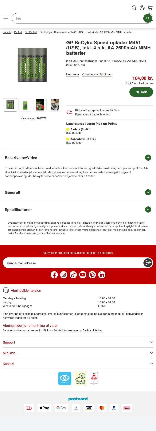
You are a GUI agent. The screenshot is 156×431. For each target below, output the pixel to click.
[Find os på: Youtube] (83, 275)
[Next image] (56, 67)
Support (9, 342)
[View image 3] (40, 105)
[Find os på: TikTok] (73, 275)
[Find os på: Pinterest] (92, 275)
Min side (9, 352)
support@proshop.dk (111, 314)
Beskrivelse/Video (21, 157)
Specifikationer (18, 209)
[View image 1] (10, 105)
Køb (143, 91)
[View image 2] (25, 105)
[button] (32, 66)
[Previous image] (8, 67)
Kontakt (8, 363)
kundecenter (65, 314)
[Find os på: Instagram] (63, 275)
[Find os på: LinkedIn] (102, 275)
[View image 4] (54, 105)
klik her (97, 330)
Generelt (12, 192)
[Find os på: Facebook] (54, 275)
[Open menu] (5, 18)
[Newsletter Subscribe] (147, 262)
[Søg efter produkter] (147, 18)
